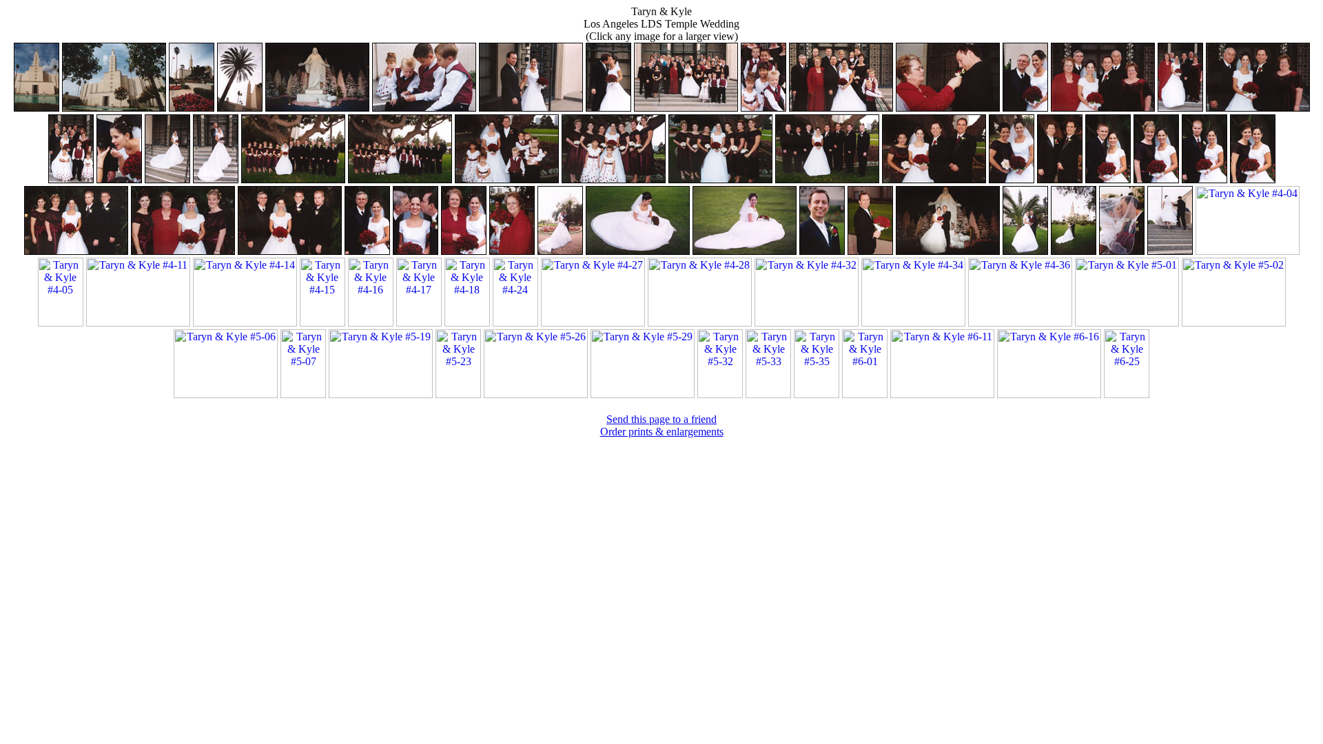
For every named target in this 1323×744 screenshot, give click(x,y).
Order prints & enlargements (662, 431)
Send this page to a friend (661, 419)
